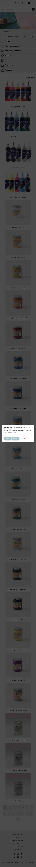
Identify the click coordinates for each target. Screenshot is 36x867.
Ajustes (23, 438)
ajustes (16, 432)
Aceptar (7, 438)
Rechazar (15, 438)
